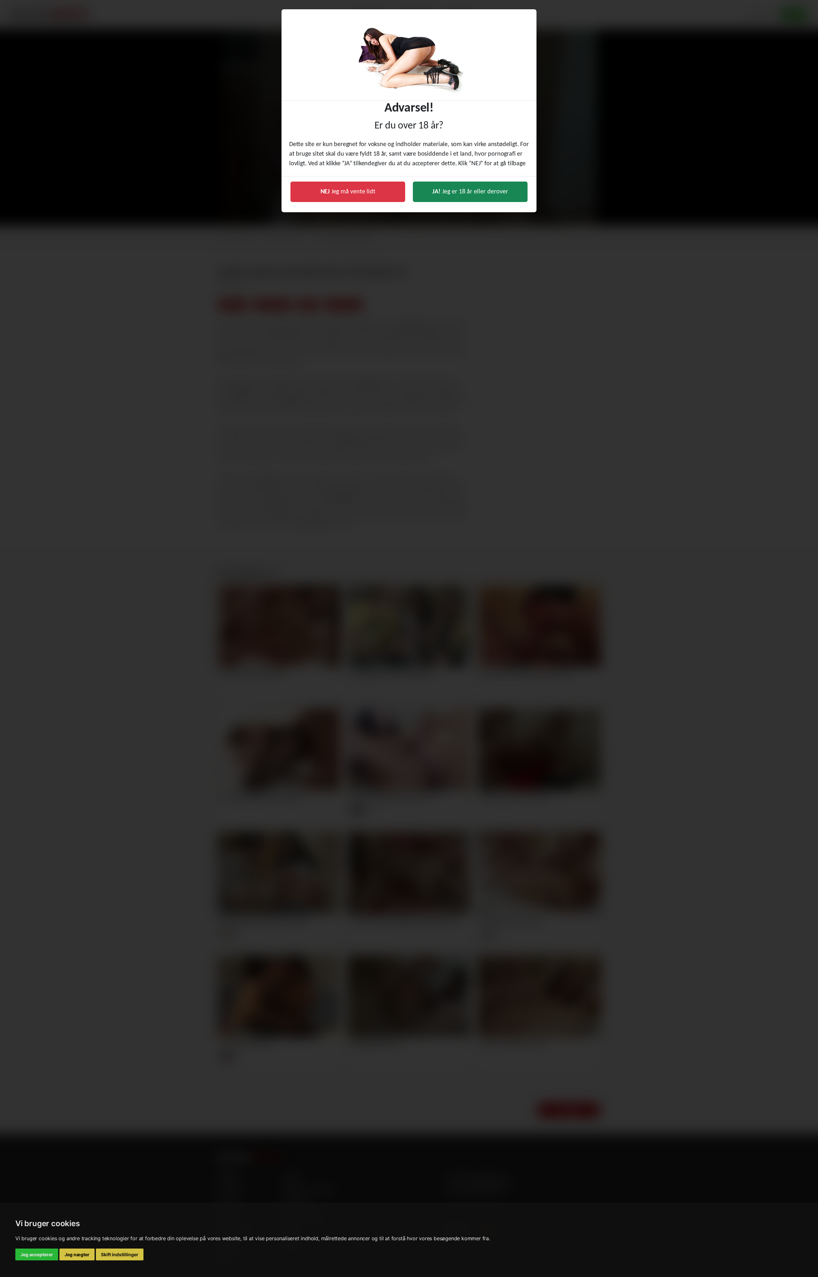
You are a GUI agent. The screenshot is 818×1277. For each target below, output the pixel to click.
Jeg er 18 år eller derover (470, 192)
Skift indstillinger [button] (119, 1254)
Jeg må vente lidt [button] (347, 192)
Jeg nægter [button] (77, 1254)
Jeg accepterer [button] (36, 1254)
